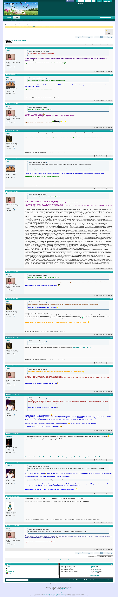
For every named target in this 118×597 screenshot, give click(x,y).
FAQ (15, 20)
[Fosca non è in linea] (10, 57)
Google (9, 573)
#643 (111, 462)
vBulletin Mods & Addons (58, 594)
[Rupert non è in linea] (9, 139)
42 (99, 37)
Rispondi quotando (100, 71)
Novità (9, 17)
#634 (111, 130)
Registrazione (107, 1)
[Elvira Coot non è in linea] (10, 506)
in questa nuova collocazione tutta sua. (83, 347)
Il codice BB (92, 566)
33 (94, 37)
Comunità (24, 20)
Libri (13, 24)
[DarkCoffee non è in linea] (9, 443)
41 (97, 37)
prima (88, 37)
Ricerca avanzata (109, 20)
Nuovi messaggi (9, 20)
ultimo (109, 37)
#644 (111, 496)
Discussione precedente (53, 559)
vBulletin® (59, 586)
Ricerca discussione (101, 44)
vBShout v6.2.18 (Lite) (48, 594)
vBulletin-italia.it (64, 588)
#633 (111, 103)
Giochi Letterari (20, 24)
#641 (111, 394)
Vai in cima (110, 71)
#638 (111, 298)
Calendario (19, 20)
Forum (16, 17)
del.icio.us (10, 568)
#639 (111, 337)
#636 (111, 191)
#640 (111, 365)
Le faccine (92, 568)
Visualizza (109, 44)
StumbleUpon (11, 571)
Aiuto (99, 1)
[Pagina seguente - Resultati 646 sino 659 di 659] (106, 37)
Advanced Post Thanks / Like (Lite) (50, 595)
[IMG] (95, 569)
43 (101, 37)
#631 (111, 47)
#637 (111, 271)
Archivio (104, 579)
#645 (111, 525)
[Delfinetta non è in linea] (10, 405)
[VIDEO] (96, 571)
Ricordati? (81, 3)
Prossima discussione (65, 559)
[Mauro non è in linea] (10, 84)
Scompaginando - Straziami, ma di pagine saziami (89, 579)
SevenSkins (62, 589)
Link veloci (40, 20)
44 (104, 37)
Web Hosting (59, 592)
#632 (111, 74)
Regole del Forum (94, 575)
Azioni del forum (32, 20)
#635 (111, 158)
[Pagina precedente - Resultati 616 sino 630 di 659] (91, 37)
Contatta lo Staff (73, 579)
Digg (9, 566)
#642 (111, 433)
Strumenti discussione (89, 44)
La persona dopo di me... (19, 40)
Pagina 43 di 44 (81, 37)
